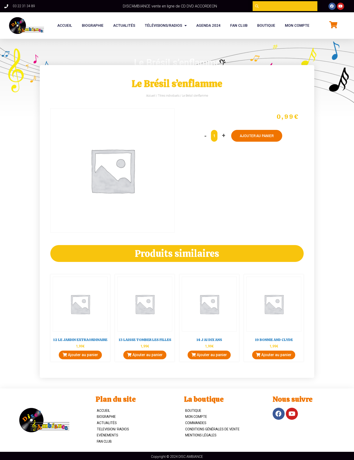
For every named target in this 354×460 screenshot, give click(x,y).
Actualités (124, 25)
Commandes (195, 423)
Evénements (107, 435)
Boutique (193, 411)
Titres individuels (168, 95)
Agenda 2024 (208, 25)
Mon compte (297, 25)
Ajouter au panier (257, 135)
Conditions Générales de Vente (212, 429)
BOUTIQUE (266, 25)
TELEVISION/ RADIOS (113, 429)
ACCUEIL (103, 411)
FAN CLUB (239, 25)
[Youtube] (340, 6)
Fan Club (104, 441)
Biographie (106, 417)
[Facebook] (332, 6)
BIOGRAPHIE (93, 25)
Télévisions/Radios (163, 25)
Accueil (64, 25)
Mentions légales (200, 435)
